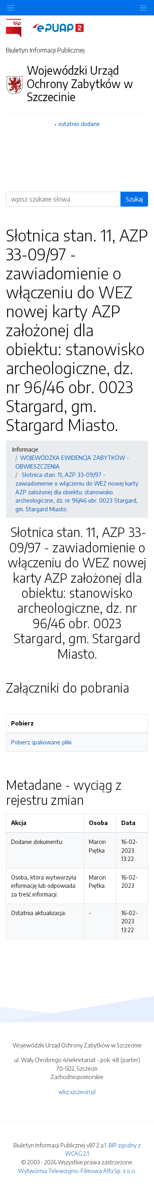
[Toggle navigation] (143, 7)
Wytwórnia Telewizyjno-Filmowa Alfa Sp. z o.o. (77, 1170)
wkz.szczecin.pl (77, 1091)
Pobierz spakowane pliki (41, 742)
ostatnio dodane (79, 123)
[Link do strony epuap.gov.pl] (58, 27)
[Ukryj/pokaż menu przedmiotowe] (10, 7)
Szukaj (134, 199)
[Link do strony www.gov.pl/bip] (18, 27)
